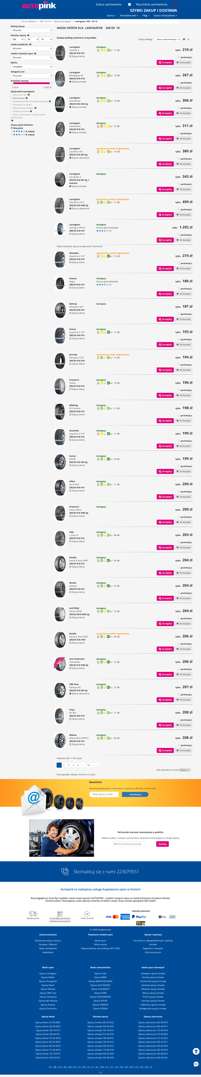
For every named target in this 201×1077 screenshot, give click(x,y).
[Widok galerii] (188, 39)
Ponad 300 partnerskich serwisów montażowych (59, 919)
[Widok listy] (184, 39)
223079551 (128, 871)
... (83, 765)
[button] (196, 1050)
